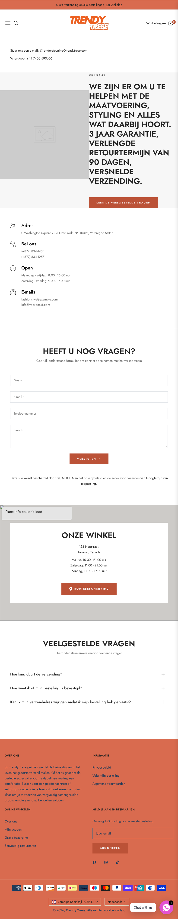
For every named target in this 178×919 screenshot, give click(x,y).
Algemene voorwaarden (108, 783)
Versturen (87, 459)
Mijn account (13, 829)
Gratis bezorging (16, 837)
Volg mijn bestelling (106, 775)
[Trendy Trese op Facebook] (95, 862)
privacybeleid (93, 478)
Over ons (11, 821)
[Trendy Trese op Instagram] (107, 862)
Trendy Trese (75, 910)
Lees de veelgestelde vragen (123, 202)
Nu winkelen (114, 5)
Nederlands (115, 902)
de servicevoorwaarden (123, 478)
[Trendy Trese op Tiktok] (119, 862)
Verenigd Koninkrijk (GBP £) (76, 902)
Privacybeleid (101, 767)
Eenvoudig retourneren (20, 845)
